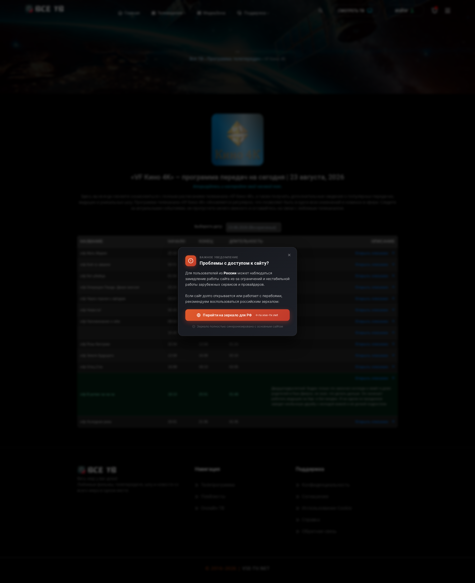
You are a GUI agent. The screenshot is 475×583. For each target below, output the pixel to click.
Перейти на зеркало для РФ (240, 315)
